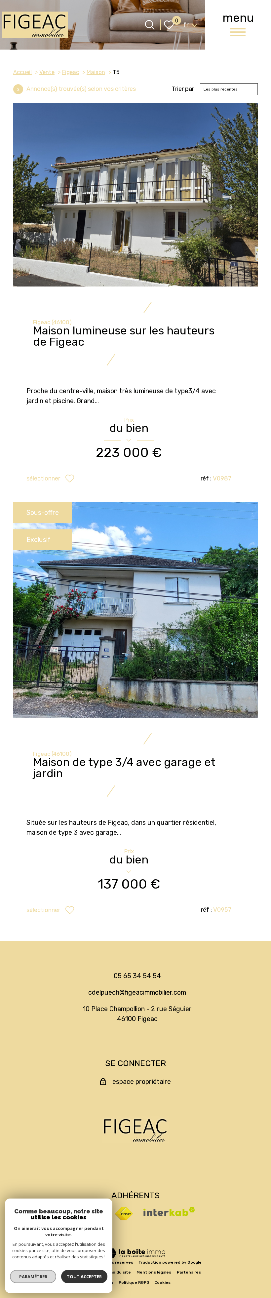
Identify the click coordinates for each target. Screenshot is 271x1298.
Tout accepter (84, 1276)
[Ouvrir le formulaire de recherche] (149, 24)
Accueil (22, 72)
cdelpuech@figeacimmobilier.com (137, 992)
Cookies (162, 1282)
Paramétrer (33, 1276)
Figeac (70, 72)
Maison (96, 72)
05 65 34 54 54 (137, 976)
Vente (47, 72)
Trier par (183, 89)
